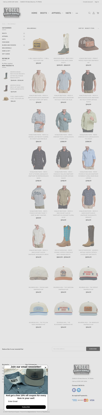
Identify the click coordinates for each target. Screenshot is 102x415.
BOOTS (43, 13)
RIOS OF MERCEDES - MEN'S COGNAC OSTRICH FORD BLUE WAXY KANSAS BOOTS (63, 252)
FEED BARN (5, 42)
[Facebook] (74, 390)
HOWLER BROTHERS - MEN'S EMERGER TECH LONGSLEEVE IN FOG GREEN (88, 137)
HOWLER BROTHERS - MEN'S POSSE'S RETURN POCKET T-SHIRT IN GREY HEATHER (38, 213)
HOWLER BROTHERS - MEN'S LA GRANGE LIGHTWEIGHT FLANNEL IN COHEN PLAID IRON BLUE (38, 137)
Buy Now (38, 52)
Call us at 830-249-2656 (10, 2)
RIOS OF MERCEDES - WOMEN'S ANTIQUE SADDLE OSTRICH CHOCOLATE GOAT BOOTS (88, 252)
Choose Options (63, 52)
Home (34, 13)
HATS (68, 13)
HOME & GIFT (6, 51)
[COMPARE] (46, 39)
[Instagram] (79, 390)
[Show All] (76, 13)
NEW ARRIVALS (6, 48)
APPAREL (56, 13)
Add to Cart (38, 48)
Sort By (81, 28)
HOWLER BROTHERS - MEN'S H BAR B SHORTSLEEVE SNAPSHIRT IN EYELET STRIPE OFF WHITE (38, 97)
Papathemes (46, 412)
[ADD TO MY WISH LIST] (46, 42)
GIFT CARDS (6, 54)
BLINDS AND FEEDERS (9, 45)
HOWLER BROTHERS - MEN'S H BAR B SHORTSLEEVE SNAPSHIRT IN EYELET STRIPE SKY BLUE (63, 97)
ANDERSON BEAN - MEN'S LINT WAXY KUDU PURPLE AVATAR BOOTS (17, 87)
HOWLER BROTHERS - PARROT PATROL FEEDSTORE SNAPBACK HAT (88, 60)
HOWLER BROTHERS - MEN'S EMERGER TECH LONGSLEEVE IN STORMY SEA (63, 137)
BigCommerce (32, 412)
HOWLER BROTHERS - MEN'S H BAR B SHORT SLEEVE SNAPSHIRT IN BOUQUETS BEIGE (38, 252)
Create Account (88, 2)
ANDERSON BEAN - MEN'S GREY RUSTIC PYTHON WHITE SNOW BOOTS (64, 60)
